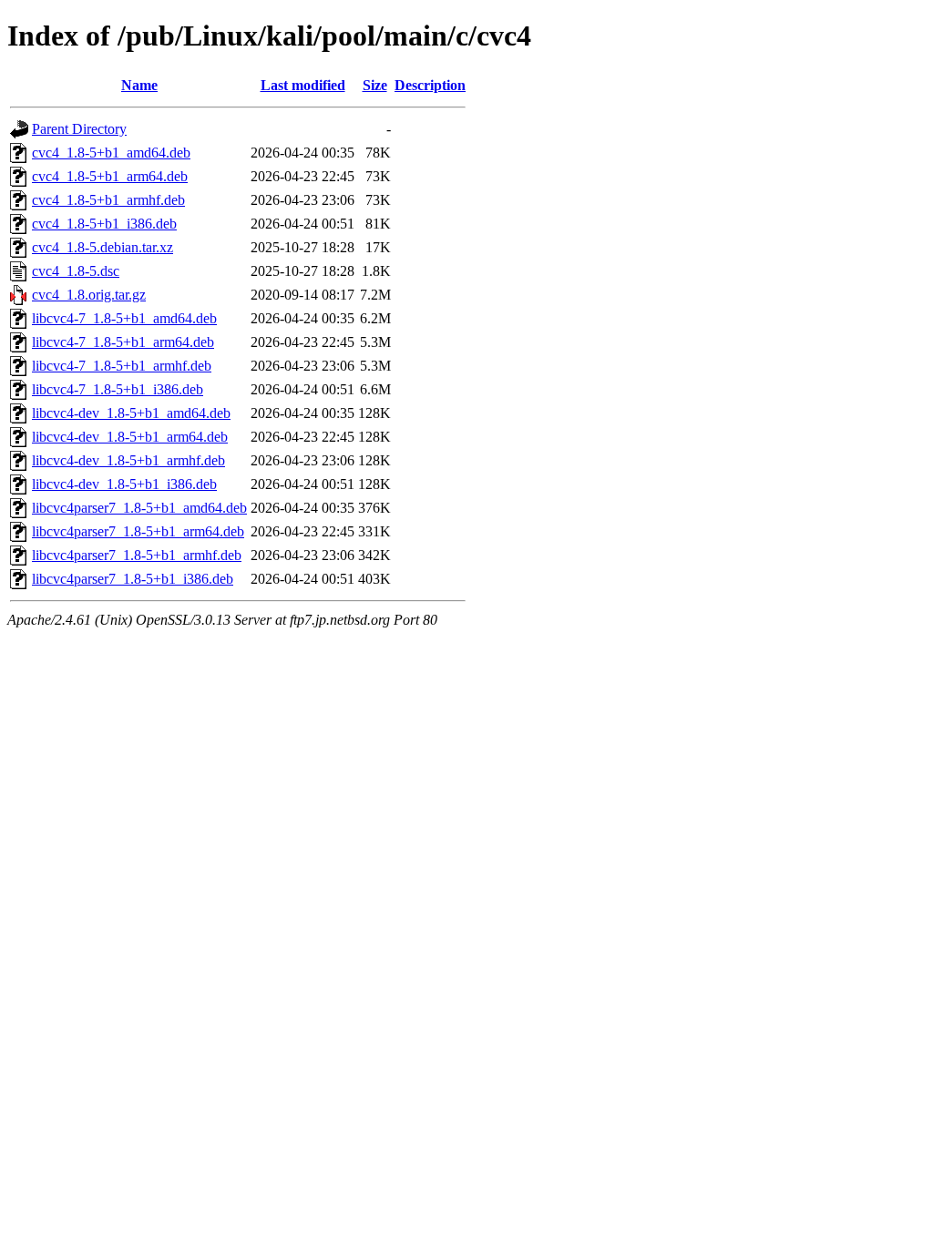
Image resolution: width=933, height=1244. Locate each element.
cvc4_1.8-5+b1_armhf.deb (108, 200)
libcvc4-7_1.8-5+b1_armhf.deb (121, 365)
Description (430, 85)
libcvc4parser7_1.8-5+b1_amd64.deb (139, 507)
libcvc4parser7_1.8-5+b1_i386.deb (132, 578)
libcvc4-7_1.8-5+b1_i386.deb (117, 389)
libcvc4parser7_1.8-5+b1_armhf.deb (136, 555)
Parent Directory (79, 129)
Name (139, 85)
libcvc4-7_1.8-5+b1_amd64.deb (124, 318)
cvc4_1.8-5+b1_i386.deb (104, 223)
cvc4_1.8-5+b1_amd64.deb (111, 152)
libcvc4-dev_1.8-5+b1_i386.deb (124, 484)
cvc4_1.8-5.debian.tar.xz (102, 247)
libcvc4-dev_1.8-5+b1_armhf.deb (128, 460)
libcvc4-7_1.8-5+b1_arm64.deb (123, 342)
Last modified (303, 85)
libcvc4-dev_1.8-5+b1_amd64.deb (131, 413)
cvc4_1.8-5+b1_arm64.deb (110, 176)
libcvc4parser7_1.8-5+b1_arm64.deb (138, 531)
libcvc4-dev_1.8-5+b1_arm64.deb (130, 436)
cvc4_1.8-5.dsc (75, 271)
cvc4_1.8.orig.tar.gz (89, 294)
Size (375, 85)
